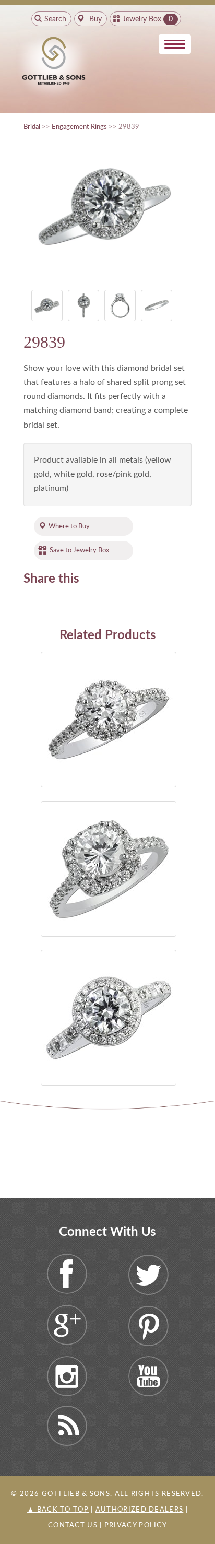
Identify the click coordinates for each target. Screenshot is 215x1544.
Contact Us (73, 1525)
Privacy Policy (135, 1525)
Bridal (31, 127)
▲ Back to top (58, 1509)
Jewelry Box (142, 19)
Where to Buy (69, 526)
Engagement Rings (79, 127)
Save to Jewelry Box (79, 550)
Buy (94, 19)
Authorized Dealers (139, 1509)
